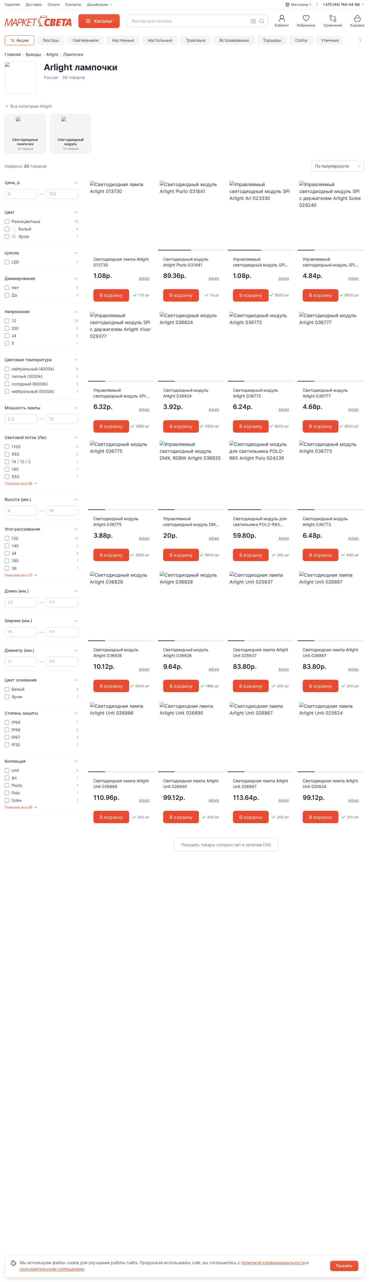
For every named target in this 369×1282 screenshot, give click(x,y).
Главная (13, 54)
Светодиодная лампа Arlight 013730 (121, 262)
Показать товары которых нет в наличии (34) (226, 844)
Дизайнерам (97, 4)
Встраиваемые (234, 40)
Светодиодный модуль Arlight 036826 (116, 652)
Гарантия (12, 4)
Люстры (51, 40)
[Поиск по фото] (253, 21)
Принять (344, 1265)
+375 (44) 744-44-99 (341, 4)
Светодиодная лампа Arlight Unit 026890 (191, 783)
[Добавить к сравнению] (148, 196)
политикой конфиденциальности (273, 1262)
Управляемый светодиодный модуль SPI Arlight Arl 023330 (259, 262)
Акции (22, 40)
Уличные (330, 40)
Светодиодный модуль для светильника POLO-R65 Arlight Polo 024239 (260, 521)
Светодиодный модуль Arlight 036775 (116, 521)
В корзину (111, 295)
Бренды (33, 54)
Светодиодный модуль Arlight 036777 (325, 393)
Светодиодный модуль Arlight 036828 (185, 652)
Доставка (34, 4)
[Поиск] (261, 21)
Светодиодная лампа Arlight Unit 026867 (260, 783)
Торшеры (272, 40)
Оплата (54, 4)
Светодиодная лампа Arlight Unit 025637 (260, 652)
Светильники (85, 40)
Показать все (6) (18, 483)
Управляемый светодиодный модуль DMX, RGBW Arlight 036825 (191, 521)
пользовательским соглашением (52, 1268)
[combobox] (197, 21)
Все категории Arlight (31, 106)
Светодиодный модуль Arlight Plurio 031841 (185, 262)
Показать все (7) (18, 575)
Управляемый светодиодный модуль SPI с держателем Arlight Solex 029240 (330, 262)
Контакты (73, 4)
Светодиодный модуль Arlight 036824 (185, 393)
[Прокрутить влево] (351, 40)
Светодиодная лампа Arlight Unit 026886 (121, 783)
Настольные (160, 40)
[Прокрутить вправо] (360, 40)
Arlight (52, 54)
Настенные (123, 40)
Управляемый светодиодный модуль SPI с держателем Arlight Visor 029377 (121, 393)
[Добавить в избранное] (148, 185)
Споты (301, 40)
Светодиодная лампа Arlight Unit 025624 (330, 783)
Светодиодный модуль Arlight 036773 (325, 521)
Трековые (196, 40)
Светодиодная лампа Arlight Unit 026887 (330, 652)
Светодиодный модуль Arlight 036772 (255, 393)
